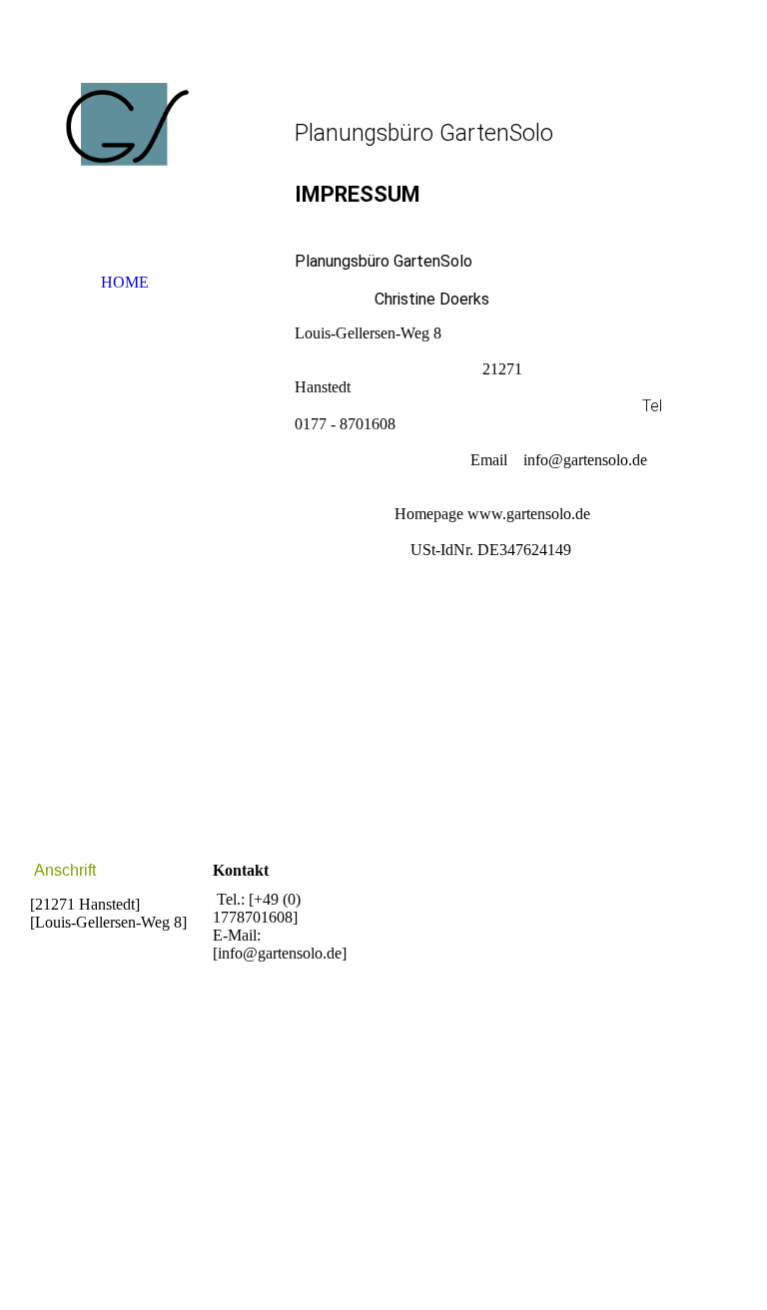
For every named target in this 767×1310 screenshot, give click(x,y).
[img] (125, 145)
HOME (125, 282)
